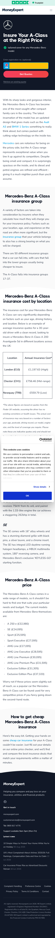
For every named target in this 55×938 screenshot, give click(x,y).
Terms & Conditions (30, 891)
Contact (45, 891)
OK (27, 496)
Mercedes (9, 143)
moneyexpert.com (11, 814)
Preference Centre (33, 886)
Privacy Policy (12, 891)
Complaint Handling (13, 886)
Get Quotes (26, 74)
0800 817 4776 (13, 825)
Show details (39, 487)
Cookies (47, 886)
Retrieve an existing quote (14, 81)
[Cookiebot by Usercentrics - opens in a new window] (39, 440)
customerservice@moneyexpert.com (19, 820)
